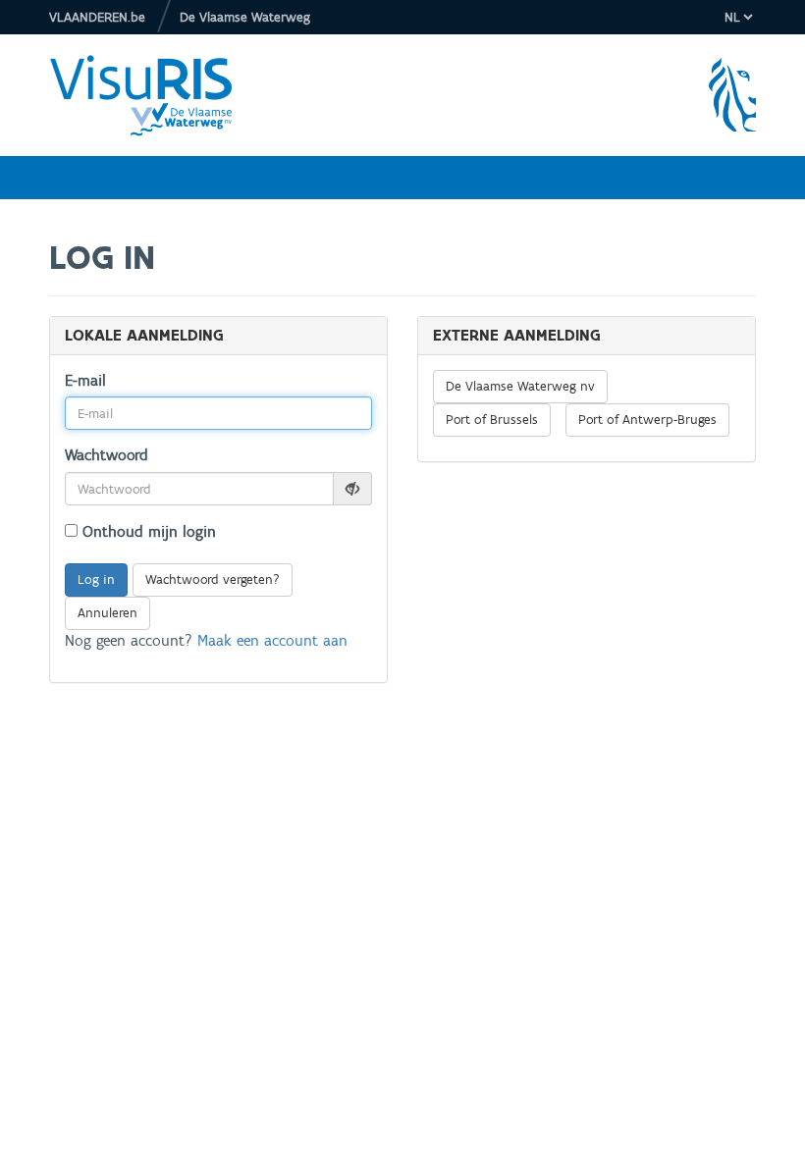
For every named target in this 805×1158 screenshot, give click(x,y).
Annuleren (107, 613)
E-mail (85, 380)
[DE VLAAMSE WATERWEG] (156, 95)
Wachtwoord (106, 455)
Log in (96, 579)
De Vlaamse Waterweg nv (520, 386)
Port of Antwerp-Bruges (647, 419)
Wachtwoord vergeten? (212, 579)
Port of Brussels (492, 419)
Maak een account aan (272, 640)
